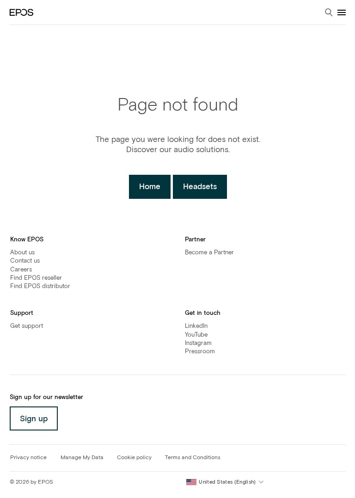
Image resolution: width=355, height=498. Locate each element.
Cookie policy (134, 458)
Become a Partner (209, 253)
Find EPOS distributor (40, 286)
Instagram (198, 343)
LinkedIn (196, 326)
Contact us (25, 261)
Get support (26, 326)
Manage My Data (82, 458)
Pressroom (200, 352)
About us (22, 253)
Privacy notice (28, 458)
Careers (21, 270)
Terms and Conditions (192, 458)
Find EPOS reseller (36, 278)
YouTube (196, 335)
